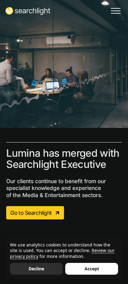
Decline (36, 269)
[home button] (28, 11)
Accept (92, 269)
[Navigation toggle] (115, 11)
